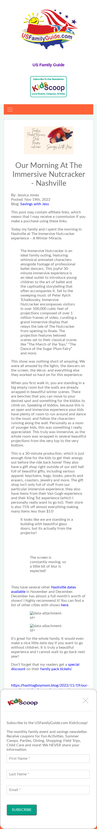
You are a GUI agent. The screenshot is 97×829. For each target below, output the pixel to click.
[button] (85, 700)
